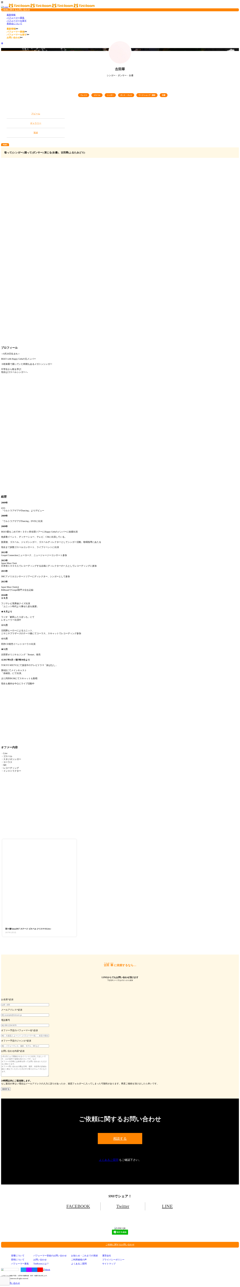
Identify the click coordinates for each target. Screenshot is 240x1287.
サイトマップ (109, 1263)
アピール (35, 114)
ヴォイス (83, 95)
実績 (35, 132)
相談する (120, 1138)
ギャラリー (35, 123)
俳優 (163, 95)
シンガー (110, 95)
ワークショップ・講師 (147, 95)
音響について (17, 1255)
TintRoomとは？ (41, 1263)
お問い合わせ (40, 1259)
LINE (167, 1206)
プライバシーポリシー (113, 1259)
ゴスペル (97, 95)
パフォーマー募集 (20, 1263)
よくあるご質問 (108, 1159)
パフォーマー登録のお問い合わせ (50, 1255)
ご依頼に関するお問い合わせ (15, 9)
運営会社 (106, 1255)
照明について (17, 1259)
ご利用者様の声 (79, 1259)
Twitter (122, 1206)
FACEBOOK (78, 1206)
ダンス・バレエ (126, 95)
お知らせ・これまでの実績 (84, 1255)
